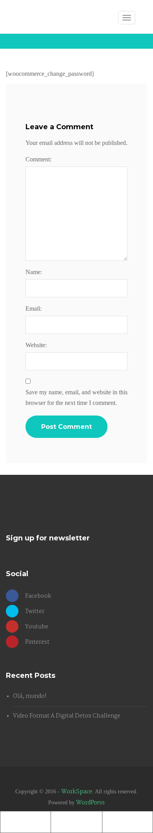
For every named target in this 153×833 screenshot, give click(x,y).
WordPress (90, 802)
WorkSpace (76, 791)
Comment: (38, 159)
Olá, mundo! (30, 696)
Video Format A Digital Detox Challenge (66, 716)
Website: (36, 345)
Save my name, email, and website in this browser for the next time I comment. (77, 397)
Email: (34, 308)
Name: (34, 272)
